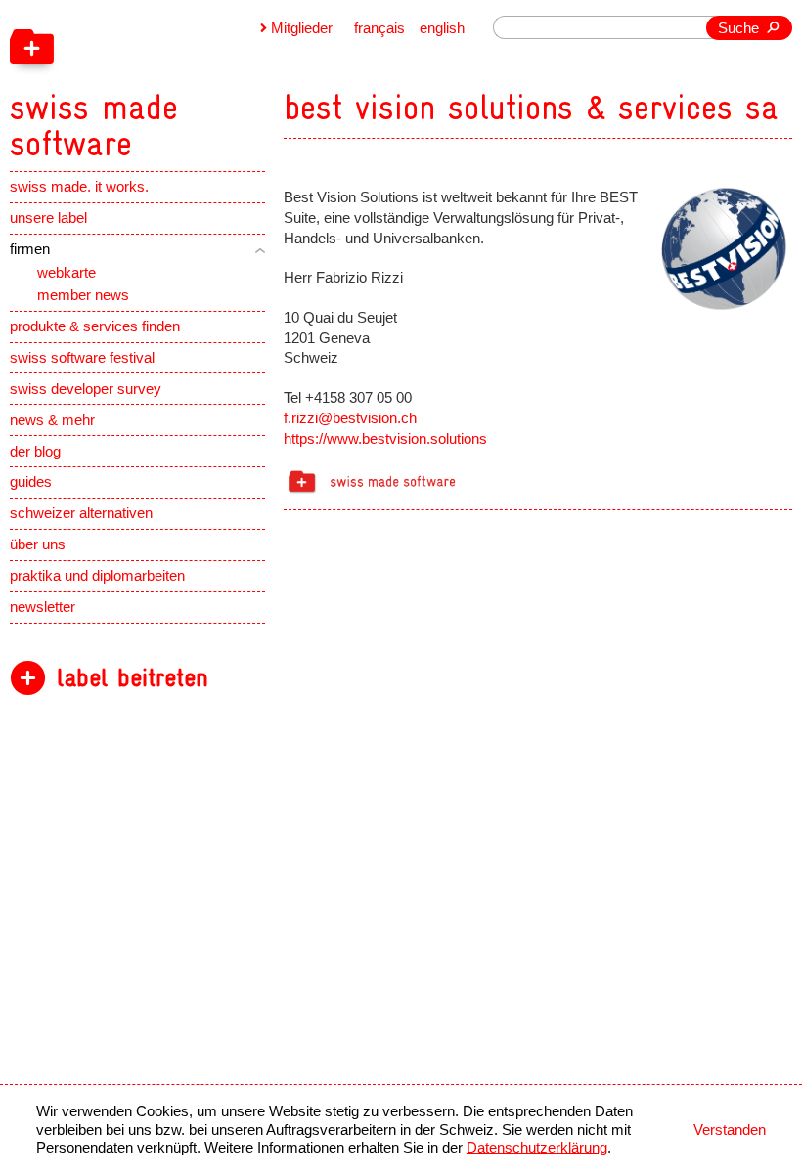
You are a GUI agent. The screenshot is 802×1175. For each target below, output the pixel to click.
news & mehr (52, 420)
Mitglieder (302, 28)
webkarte (66, 273)
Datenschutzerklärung (537, 1147)
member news (83, 295)
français (379, 28)
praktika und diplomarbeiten (97, 576)
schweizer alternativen (81, 513)
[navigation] (190, 81)
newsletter (42, 607)
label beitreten (132, 678)
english (442, 28)
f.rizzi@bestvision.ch (350, 418)
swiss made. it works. (79, 187)
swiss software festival (82, 358)
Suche (738, 28)
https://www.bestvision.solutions (385, 439)
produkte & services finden (95, 326)
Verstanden (729, 1130)
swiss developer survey (85, 389)
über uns (38, 544)
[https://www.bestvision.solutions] (720, 247)
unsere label (48, 218)
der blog (35, 451)
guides (31, 482)
